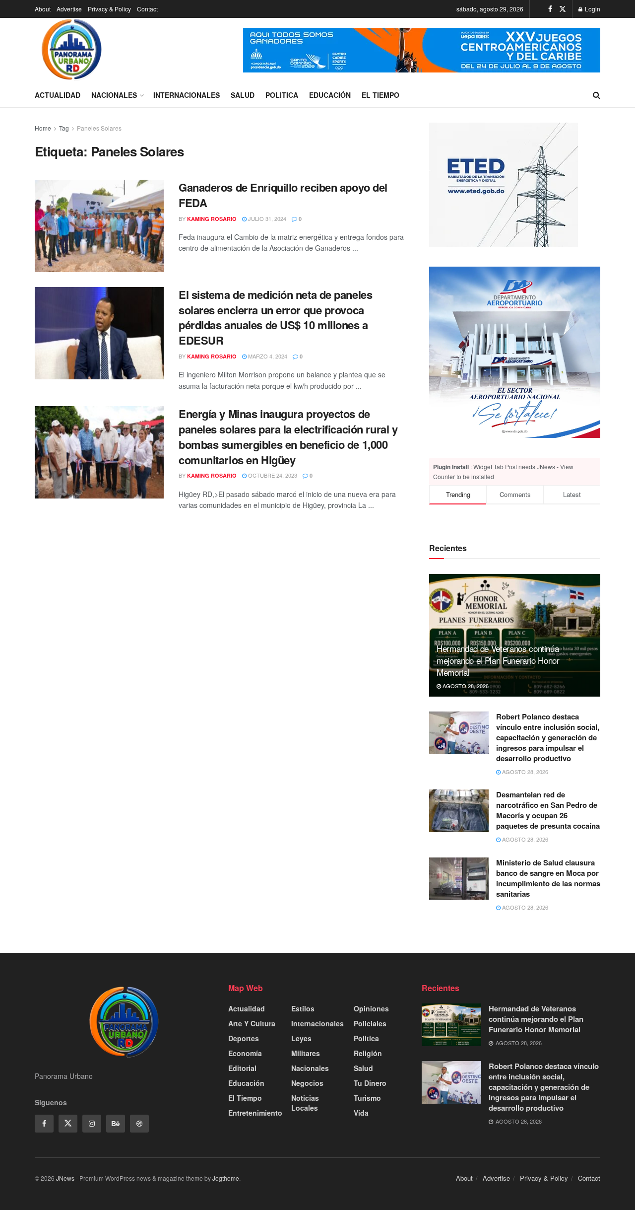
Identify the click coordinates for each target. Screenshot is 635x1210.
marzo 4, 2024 (267, 356)
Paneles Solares (99, 128)
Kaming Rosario (212, 218)
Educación (330, 95)
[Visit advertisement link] (421, 50)
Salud (242, 95)
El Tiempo (380, 95)
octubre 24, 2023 (272, 475)
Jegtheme (225, 1178)
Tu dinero (370, 1083)
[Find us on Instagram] (91, 1124)
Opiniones (371, 1008)
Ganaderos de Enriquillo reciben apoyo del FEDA (283, 195)
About (43, 8)
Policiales (370, 1023)
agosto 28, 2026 (465, 686)
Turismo (367, 1098)
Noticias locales (305, 1103)
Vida (361, 1113)
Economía (245, 1053)
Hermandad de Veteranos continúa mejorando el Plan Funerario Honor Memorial (498, 660)
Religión (368, 1053)
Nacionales (114, 95)
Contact (147, 8)
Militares (305, 1053)
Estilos (303, 1008)
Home (43, 128)
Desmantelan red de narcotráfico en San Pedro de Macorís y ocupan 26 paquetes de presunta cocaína (548, 810)
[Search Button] (596, 94)
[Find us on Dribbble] (139, 1124)
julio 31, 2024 (266, 218)
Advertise (69, 8)
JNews (65, 1178)
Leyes (301, 1038)
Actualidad (57, 95)
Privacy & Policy (109, 8)
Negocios (307, 1083)
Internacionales (186, 95)
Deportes (243, 1038)
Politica (281, 95)
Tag (64, 128)
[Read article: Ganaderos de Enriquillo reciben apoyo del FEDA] (99, 226)
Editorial (242, 1068)
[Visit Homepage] (72, 50)
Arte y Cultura (251, 1023)
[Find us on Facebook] (550, 9)
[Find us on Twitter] (562, 9)
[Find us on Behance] (115, 1124)
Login (591, 8)
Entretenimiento (255, 1113)
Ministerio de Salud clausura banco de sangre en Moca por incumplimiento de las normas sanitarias (548, 878)
